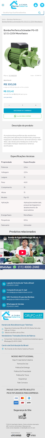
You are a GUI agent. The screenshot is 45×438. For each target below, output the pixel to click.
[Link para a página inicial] (4, 19)
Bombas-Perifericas (14, 19)
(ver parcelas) (8, 97)
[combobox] (22, 13)
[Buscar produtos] (39, 12)
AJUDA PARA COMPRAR (24, 116)
